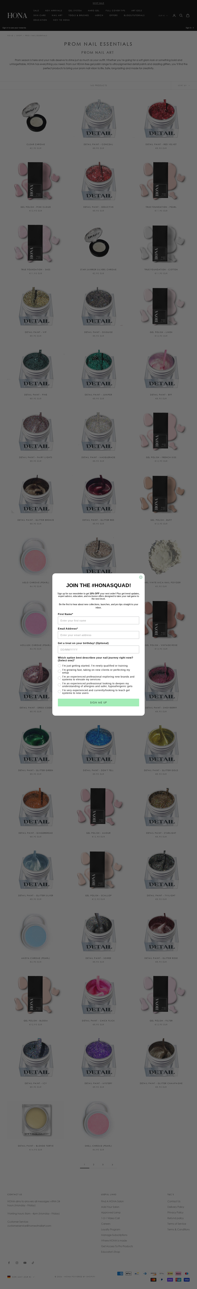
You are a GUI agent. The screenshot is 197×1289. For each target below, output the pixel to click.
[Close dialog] (140, 577)
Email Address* (68, 628)
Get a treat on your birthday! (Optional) (83, 643)
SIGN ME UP (98, 702)
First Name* (65, 614)
